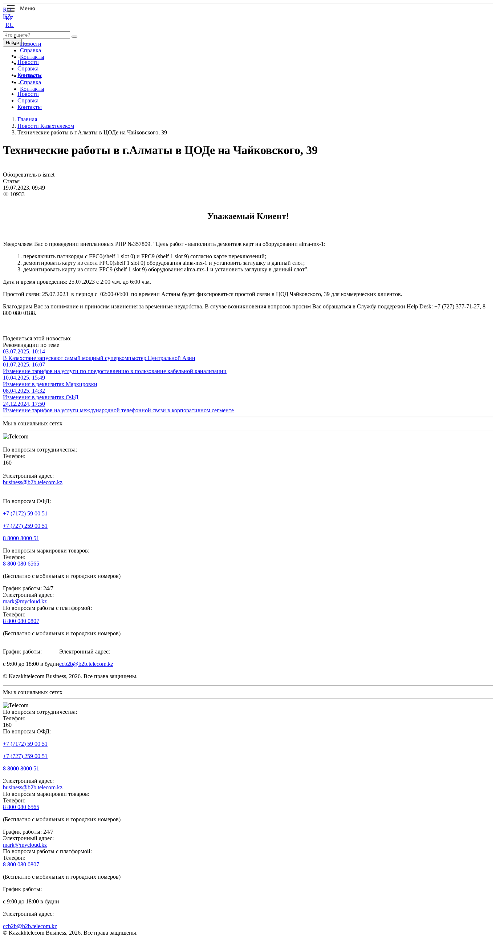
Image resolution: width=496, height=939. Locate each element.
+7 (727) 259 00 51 (25, 526)
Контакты (32, 57)
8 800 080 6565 (21, 563)
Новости (30, 44)
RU (9, 25)
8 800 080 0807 (21, 621)
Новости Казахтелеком (45, 126)
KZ (9, 18)
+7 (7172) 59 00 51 (25, 513)
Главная (27, 119)
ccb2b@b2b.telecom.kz (86, 664)
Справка (30, 50)
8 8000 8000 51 (21, 538)
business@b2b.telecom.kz (32, 482)
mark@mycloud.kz (25, 601)
